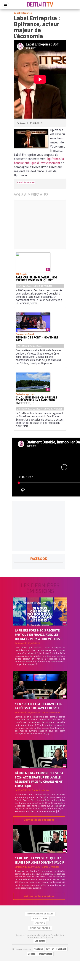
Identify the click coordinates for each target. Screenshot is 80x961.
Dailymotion (45, 954)
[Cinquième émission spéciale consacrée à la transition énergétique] (33, 382)
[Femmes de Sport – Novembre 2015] (33, 322)
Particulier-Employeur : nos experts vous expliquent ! (36, 279)
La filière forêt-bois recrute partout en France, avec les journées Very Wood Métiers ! (38, 635)
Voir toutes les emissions (39, 819)
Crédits (40, 923)
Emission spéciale (25, 394)
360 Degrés (21, 274)
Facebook (61, 949)
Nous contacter (40, 928)
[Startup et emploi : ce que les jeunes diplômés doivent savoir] (40, 845)
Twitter (50, 949)
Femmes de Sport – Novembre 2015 (37, 339)
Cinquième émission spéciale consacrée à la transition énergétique (36, 400)
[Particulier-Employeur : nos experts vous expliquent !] (33, 262)
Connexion (40, 940)
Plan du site (40, 918)
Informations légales (40, 913)
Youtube (38, 949)
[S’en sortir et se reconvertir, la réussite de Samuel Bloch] (40, 691)
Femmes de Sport (25, 334)
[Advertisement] (40, 224)
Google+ (32, 954)
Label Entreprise (23, 13)
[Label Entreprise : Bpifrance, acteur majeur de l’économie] (31, 138)
